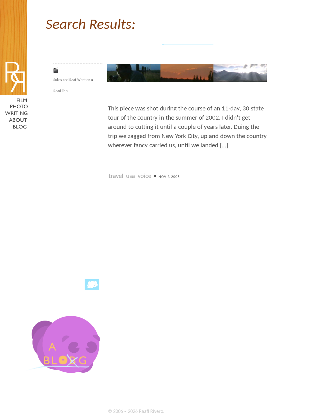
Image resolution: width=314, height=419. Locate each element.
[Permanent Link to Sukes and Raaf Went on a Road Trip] (187, 81)
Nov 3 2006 (169, 177)
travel (116, 176)
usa (130, 176)
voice (144, 176)
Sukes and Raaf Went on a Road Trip (73, 85)
